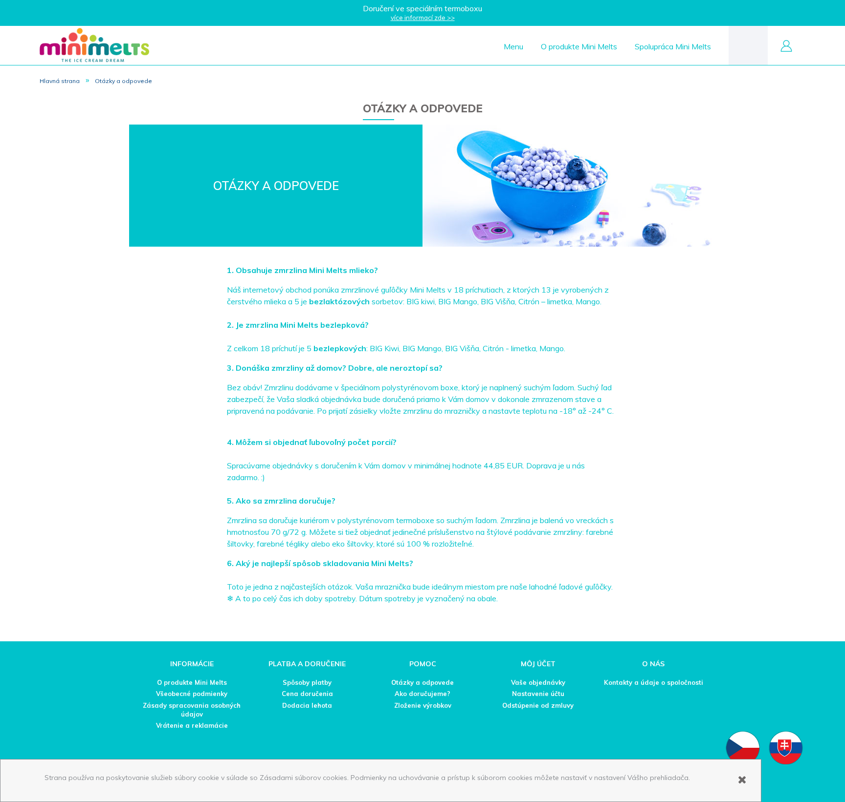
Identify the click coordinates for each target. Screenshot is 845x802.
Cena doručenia (307, 693)
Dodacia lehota (307, 705)
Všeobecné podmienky (191, 693)
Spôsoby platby (307, 682)
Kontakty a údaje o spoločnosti (653, 682)
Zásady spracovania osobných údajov (192, 709)
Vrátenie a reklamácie (192, 725)
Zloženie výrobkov (422, 705)
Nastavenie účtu (538, 693)
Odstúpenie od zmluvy (538, 705)
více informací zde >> (423, 17)
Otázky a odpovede (422, 682)
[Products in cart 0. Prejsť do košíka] (748, 44)
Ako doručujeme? (422, 693)
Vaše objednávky (538, 682)
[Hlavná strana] (94, 44)
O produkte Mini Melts (192, 682)
